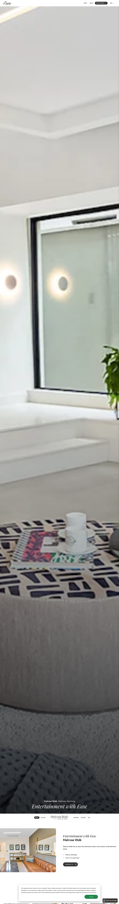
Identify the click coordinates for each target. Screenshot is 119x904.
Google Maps (75, 858)
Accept (91, 897)
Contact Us (69, 864)
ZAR (111, 3)
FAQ (89, 817)
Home (85, 3)
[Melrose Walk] (59, 817)
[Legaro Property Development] (7, 3)
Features (76, 817)
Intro (36, 817)
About (91, 3)
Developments (100, 3)
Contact (83, 817)
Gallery (43, 817)
